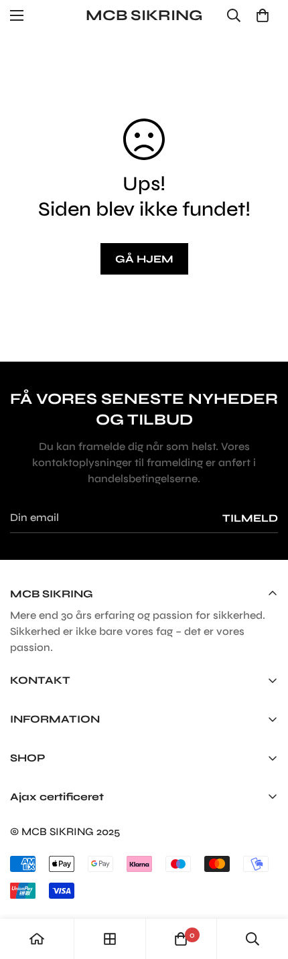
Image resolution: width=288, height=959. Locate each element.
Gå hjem (144, 258)
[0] (262, 15)
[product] (37, 939)
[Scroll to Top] (263, 888)
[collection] (110, 939)
